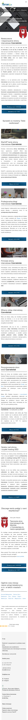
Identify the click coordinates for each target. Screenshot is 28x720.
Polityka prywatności (7, 708)
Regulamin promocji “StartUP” (9, 712)
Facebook (6, 678)
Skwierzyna (4, 598)
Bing (2, 386)
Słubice (14, 596)
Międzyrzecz (18, 598)
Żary (9, 596)
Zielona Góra (16, 594)
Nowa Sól (10, 598)
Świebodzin (4, 596)
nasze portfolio (20, 556)
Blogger (18, 218)
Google (22, 384)
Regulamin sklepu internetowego (10, 710)
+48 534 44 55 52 (6, 668)
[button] (14, 107)
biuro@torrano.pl (6, 670)
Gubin (24, 598)
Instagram (6, 680)
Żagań (19, 596)
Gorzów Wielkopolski (6, 594)
